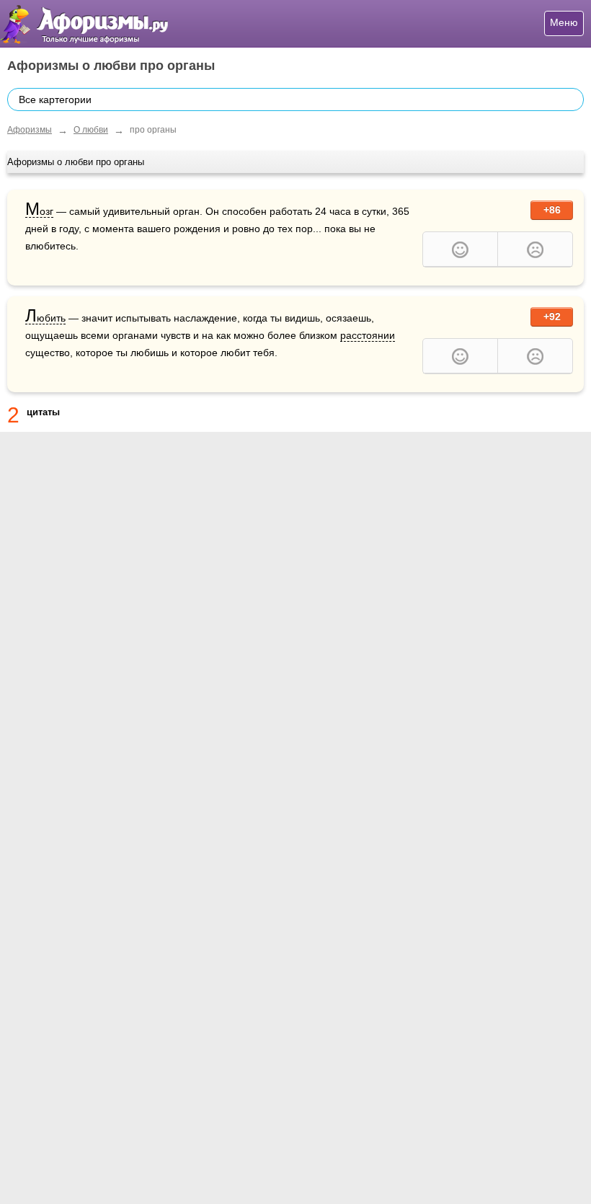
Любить (45, 318)
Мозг (39, 211)
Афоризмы (29, 130)
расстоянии (367, 335)
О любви (91, 130)
